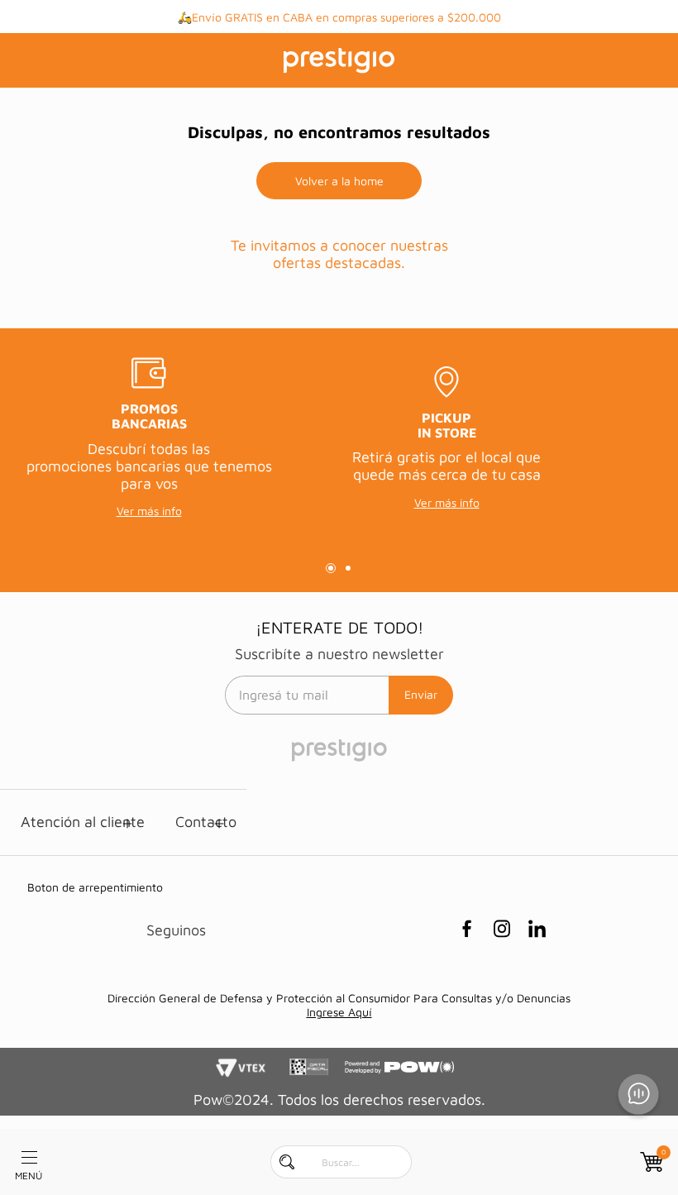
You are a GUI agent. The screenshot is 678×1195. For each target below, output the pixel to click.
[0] (650, 1161)
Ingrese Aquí (339, 1012)
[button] (330, 568)
